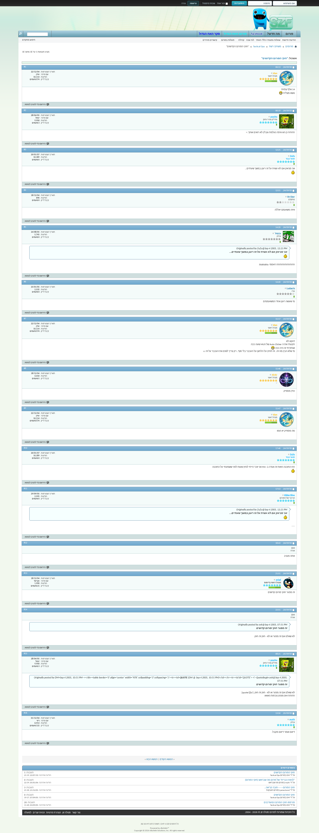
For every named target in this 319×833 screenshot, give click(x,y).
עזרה (183, 3)
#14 (25, 609)
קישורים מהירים (210, 40)
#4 (25, 190)
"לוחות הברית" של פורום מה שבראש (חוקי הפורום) (270, 780)
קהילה (241, 40)
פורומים (289, 46)
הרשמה (193, 3)
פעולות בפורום (227, 40)
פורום (289, 33)
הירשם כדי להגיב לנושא (35, 105)
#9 (25, 408)
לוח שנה (250, 40)
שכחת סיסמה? (208, 3)
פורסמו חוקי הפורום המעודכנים (279, 802)
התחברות (239, 3)
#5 (25, 227)
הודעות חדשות (289, 40)
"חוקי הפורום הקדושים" (274, 58)
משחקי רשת (275, 46)
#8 (25, 368)
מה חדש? (273, 33)
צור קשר (76, 812)
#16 (25, 713)
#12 (25, 543)
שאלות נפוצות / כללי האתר (268, 40)
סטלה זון (66, 812)
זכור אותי (221, 3)
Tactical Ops (259, 46)
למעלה (27, 812)
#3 (25, 150)
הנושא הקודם (166, 759)
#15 (25, 654)
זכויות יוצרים (39, 812)
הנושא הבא (151, 759)
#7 (25, 319)
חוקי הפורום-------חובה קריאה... (279, 787)
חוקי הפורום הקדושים (284, 772)
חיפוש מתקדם (28, 40)
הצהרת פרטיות (53, 812)
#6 (25, 282)
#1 (25, 67)
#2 (25, 110)
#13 (25, 573)
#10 (25, 448)
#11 (25, 489)
